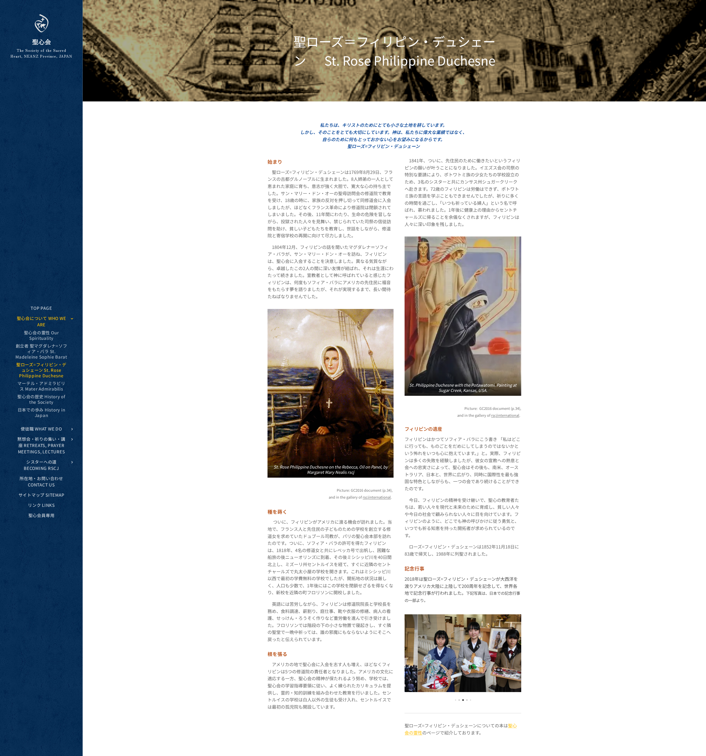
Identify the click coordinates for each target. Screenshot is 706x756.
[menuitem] (41, 308)
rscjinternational (377, 497)
